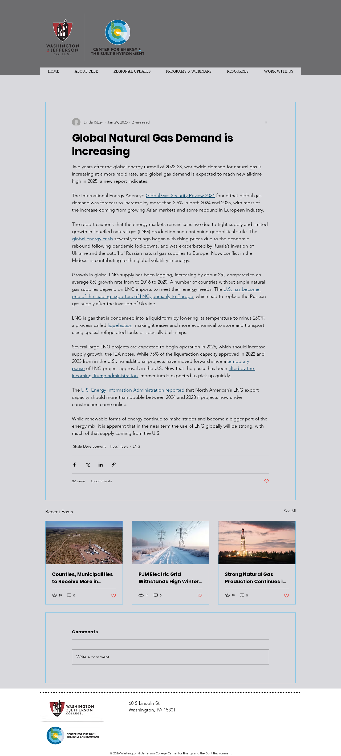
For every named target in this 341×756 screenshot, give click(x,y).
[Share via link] (113, 464)
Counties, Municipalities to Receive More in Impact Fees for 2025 (82, 578)
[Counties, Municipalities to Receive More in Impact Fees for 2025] (84, 542)
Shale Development (89, 446)
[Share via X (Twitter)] (87, 464)
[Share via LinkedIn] (100, 464)
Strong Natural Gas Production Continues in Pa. (255, 578)
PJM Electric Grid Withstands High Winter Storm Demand (169, 578)
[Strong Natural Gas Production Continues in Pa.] (256, 542)
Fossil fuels (119, 446)
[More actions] (266, 122)
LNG (136, 446)
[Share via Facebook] (74, 464)
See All (290, 510)
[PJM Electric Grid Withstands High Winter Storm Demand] (170, 542)
